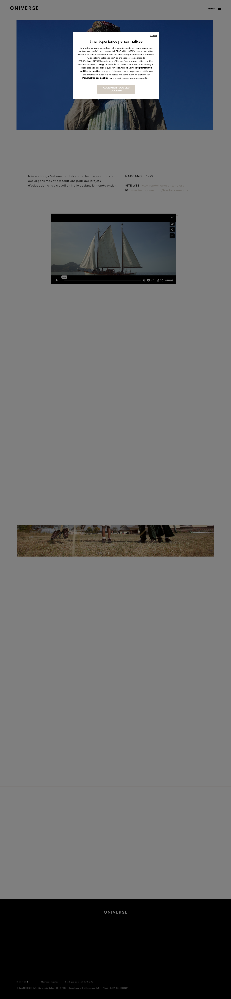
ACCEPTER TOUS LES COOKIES (116, 89)
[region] (116, 65)
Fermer (153, 35)
